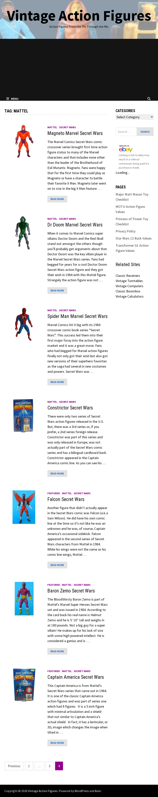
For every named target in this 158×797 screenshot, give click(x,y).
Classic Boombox (128, 291)
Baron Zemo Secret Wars (71, 591)
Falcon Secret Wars (65, 499)
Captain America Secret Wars (75, 677)
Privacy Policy (125, 231)
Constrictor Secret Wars (70, 408)
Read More (57, 199)
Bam (98, 791)
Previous (14, 766)
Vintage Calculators (130, 296)
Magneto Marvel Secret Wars (75, 133)
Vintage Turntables (129, 281)
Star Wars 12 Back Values (134, 238)
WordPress (82, 791)
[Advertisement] (79, 68)
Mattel (52, 127)
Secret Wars (67, 127)
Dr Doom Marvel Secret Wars (75, 225)
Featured (53, 493)
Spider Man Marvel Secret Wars (77, 316)
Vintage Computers (129, 286)
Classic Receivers (128, 275)
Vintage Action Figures (79, 15)
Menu (14, 99)
